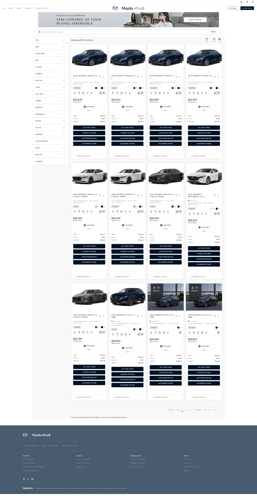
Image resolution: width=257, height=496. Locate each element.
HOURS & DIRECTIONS (191, 467)
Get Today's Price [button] (89, 127)
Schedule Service (247, 8)
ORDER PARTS (81, 467)
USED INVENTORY (29, 463)
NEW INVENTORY (28, 459)
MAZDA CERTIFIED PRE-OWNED (33, 467)
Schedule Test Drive (89, 133)
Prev (177, 410)
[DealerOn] (28, 488)
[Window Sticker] (103, 93)
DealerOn (54, 488)
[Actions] (103, 77)
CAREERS (186, 470)
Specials (28, 8)
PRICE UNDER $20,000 (30, 470)
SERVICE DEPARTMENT (83, 459)
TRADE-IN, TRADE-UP (137, 467)
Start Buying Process (89, 138)
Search (213, 32)
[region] (89, 118)
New (10, 8)
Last (206, 410)
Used (18, 8)
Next (199, 410)
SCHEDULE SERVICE (83, 463)
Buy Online (233, 8)
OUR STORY (187, 459)
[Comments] (100, 93)
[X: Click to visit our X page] (28, 479)
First (171, 410)
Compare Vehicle (83, 156)
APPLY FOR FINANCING (138, 459)
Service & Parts (41, 8)
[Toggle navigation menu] (3, 8)
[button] (105, 57)
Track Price (91, 106)
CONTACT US (188, 463)
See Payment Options (89, 143)
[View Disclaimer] (91, 93)
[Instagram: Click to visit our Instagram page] (33, 479)
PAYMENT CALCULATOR (138, 463)
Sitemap (62, 488)
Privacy (69, 488)
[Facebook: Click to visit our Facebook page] (24, 479)
